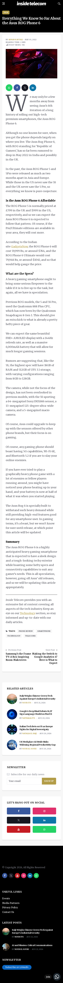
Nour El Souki (29, 749)
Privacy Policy (10, 907)
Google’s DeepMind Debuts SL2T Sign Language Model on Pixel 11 (35, 712)
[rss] (44, 820)
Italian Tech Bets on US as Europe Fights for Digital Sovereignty (36, 728)
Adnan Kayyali (15, 39)
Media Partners (10, 903)
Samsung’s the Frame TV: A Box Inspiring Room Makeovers (18, 656)
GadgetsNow (19, 246)
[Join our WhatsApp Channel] (52, 977)
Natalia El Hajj (29, 733)
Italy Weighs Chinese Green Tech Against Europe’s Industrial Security (37, 697)
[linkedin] (32, 87)
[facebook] (17, 87)
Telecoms (30, 636)
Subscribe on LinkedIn (16, 967)
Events (6, 898)
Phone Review (26, 631)
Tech (6, 12)
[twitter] (25, 87)
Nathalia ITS (28, 718)
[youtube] (18, 829)
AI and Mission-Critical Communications (32, 945)
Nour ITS (26, 703)
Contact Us (8, 912)
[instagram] (44, 811)
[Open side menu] (3, 3)
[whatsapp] (9, 87)
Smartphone (44, 631)
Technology (27, 613)
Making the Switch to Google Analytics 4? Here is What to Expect (44, 658)
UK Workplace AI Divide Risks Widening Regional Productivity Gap (37, 743)
